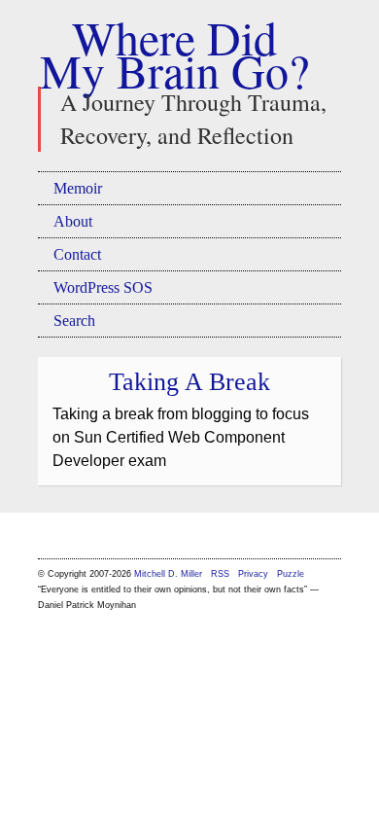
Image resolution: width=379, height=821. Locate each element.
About (72, 221)
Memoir (77, 188)
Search (74, 320)
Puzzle (290, 574)
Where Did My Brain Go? (174, 53)
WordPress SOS (103, 287)
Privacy (253, 574)
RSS (221, 574)
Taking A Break (189, 382)
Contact (77, 254)
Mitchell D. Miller (168, 574)
